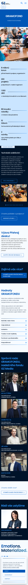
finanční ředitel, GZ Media (8, 477)
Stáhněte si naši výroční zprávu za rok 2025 (13, 275)
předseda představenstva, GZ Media (10, 424)
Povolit (6, 571)
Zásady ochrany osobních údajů (11, 567)
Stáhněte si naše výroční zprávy (13, 492)
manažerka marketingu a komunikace (11, 535)
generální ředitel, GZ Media (8, 397)
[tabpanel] (14, 193)
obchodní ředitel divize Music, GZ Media (12, 450)
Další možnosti (8, 574)
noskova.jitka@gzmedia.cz (8, 534)
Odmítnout (7, 578)
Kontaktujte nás (8, 218)
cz (3, 7)
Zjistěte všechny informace (11, 255)
